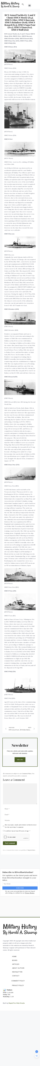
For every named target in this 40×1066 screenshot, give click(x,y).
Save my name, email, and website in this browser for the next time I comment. (21, 826)
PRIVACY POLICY (18, 985)
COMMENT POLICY (18, 981)
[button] (23, 4)
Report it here (31, 850)
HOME (14, 956)
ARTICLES (15, 964)
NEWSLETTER (17, 972)
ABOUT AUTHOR (18, 968)
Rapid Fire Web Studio (17, 1003)
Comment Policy (27, 773)
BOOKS (14, 960)
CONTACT (15, 976)
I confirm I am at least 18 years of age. (17, 831)
